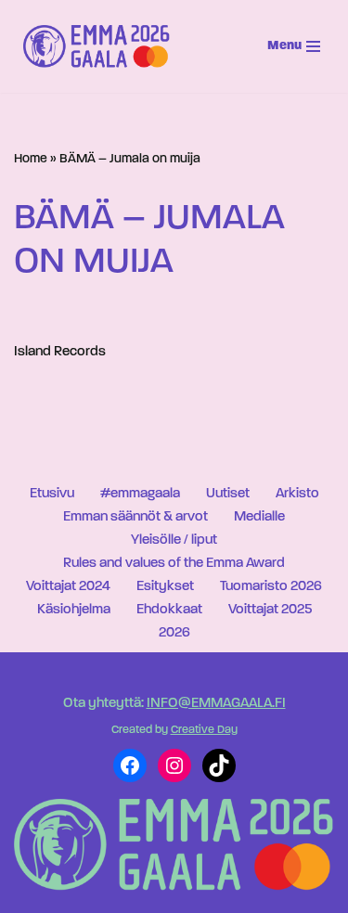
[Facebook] (130, 765)
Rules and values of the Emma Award (174, 564)
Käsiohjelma (73, 610)
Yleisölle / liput (174, 540)
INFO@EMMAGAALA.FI (216, 704)
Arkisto (297, 494)
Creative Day (204, 730)
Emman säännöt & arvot (135, 517)
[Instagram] (174, 765)
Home (30, 159)
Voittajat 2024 (68, 587)
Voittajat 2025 (270, 610)
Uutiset (228, 494)
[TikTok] (219, 765)
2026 (174, 633)
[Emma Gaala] (101, 46)
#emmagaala (140, 494)
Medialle (259, 517)
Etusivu (52, 494)
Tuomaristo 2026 (271, 587)
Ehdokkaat (169, 610)
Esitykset (165, 587)
